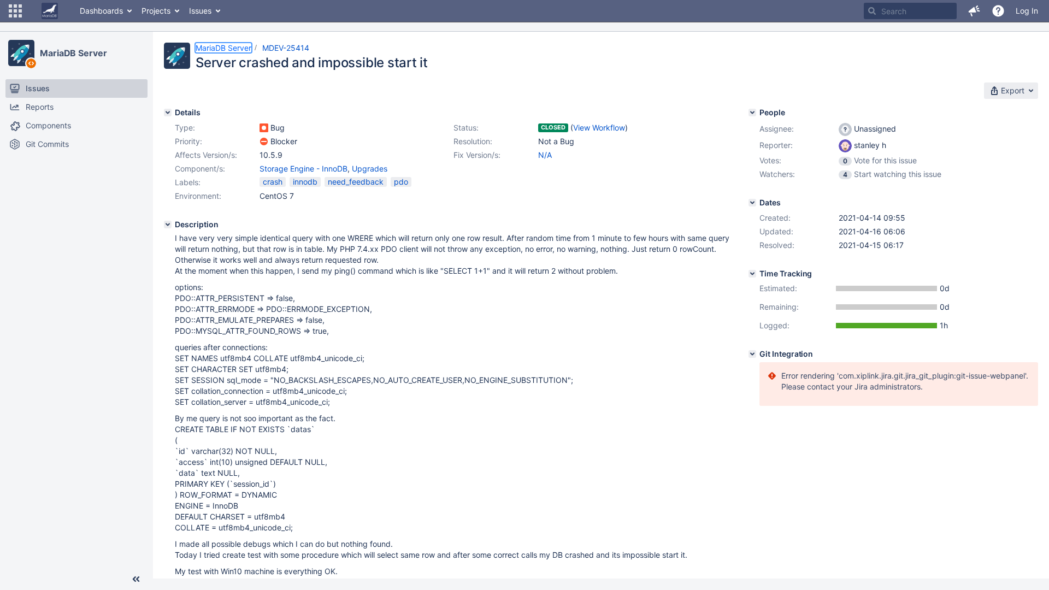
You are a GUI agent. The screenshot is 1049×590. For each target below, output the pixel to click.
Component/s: (200, 168)
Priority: (188, 141)
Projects (156, 10)
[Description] (168, 224)
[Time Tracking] (752, 274)
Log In (1027, 10)
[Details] (168, 112)
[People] (752, 112)
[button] (15, 11)
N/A (545, 155)
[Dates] (752, 202)
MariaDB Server (73, 53)
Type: (185, 127)
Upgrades (369, 168)
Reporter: (776, 145)
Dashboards (101, 10)
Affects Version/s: (206, 155)
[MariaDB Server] (21, 53)
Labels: (188, 182)
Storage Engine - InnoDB (303, 168)
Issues (200, 10)
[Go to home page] (49, 11)
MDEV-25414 (285, 47)
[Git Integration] (752, 354)
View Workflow (599, 127)
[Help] (998, 11)
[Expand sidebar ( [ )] (136, 579)
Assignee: (776, 128)
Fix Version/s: (476, 155)
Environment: (198, 195)
